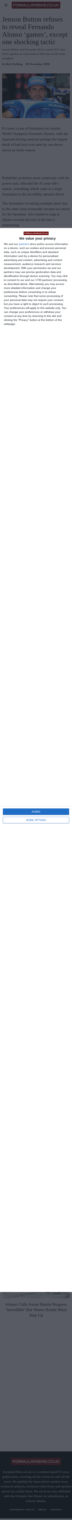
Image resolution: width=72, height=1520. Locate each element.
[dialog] (36, 760)
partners (24, 244)
